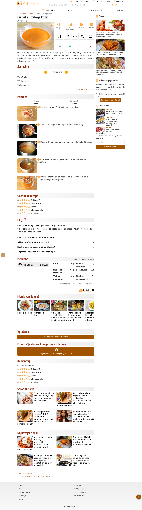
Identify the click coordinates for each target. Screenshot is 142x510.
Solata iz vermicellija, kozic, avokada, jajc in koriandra (59, 316)
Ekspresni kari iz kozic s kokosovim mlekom (92, 316)
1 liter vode (24, 81)
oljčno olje (24, 85)
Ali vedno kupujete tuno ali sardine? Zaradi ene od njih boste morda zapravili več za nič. (83, 416)
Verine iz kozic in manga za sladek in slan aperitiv (75, 316)
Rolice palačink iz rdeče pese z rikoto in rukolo (114, 112)
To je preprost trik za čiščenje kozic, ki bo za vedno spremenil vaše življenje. (44, 397)
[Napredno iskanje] (115, 5)
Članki (71, 10)
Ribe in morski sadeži (42, 477)
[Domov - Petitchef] (18, 14)
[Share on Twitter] (80, 46)
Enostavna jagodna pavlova (113, 130)
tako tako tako (36, 210)
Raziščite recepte (25, 473)
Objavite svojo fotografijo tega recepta (56, 354)
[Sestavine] (3, 255)
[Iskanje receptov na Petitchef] (112, 5)
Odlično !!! (35, 200)
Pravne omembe (79, 496)
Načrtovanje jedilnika (109, 100)
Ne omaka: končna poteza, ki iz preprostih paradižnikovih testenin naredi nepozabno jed (34, 443)
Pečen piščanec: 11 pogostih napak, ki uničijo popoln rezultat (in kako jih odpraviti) (43, 460)
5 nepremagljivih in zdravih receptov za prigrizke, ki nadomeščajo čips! (82, 441)
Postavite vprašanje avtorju (56, 337)
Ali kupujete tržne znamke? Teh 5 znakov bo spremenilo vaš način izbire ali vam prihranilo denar (75, 399)
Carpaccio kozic (39, 314)
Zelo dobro (35, 203)
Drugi (120, 10)
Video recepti (23, 489)
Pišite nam (77, 485)
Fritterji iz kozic (24, 313)
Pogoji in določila (80, 492)
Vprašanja (96, 10)
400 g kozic (24, 77)
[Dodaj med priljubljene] (59, 36)
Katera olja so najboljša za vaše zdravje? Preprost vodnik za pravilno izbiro (82, 460)
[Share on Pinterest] (90, 46)
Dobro (33, 207)
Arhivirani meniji (107, 136)
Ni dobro (34, 213)
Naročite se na (110, 147)
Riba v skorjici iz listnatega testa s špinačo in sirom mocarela (112, 122)
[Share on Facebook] (60, 46)
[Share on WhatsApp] (70, 46)
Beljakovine (28, 477)
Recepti (48, 10)
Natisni (119, 136)
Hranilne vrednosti (85, 89)
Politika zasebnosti (80, 489)
